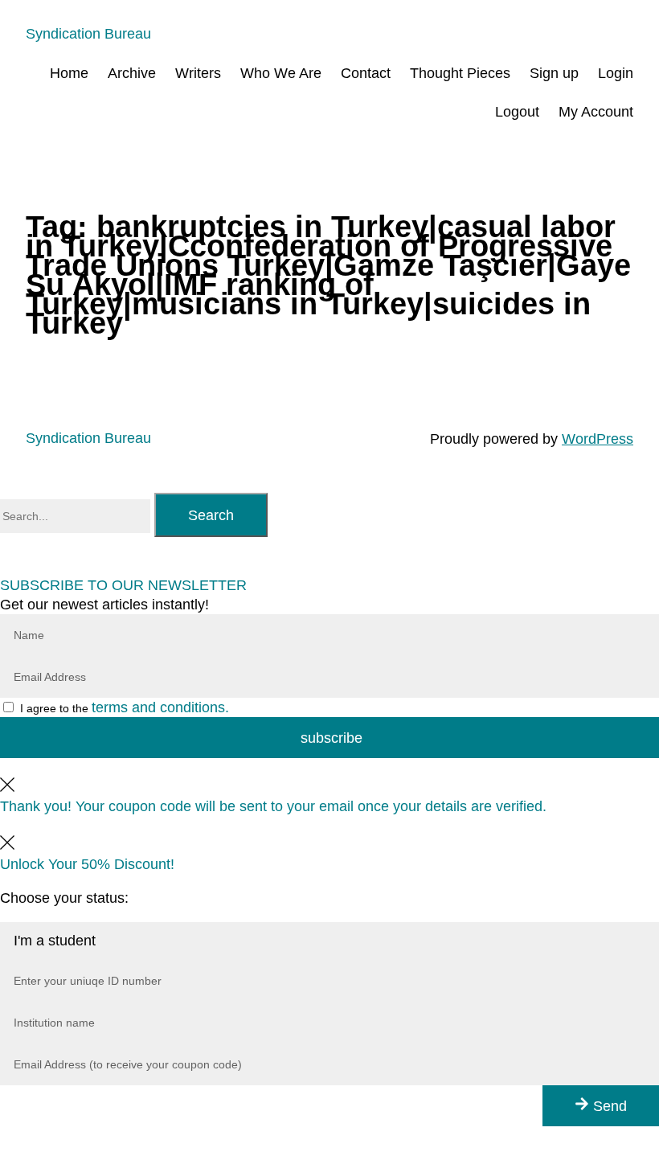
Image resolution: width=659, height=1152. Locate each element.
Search (211, 515)
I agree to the (124, 708)
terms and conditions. (160, 707)
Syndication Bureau (88, 34)
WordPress (597, 439)
